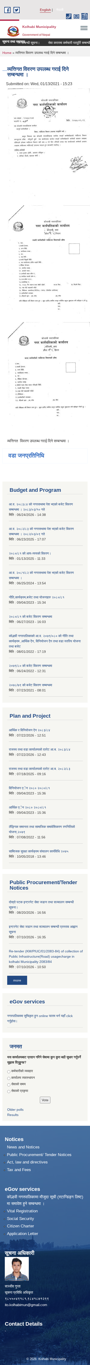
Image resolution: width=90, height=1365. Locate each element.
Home (7, 53)
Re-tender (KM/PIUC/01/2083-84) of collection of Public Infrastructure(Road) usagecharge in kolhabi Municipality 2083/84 (46, 956)
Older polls (15, 1109)
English (45, 10)
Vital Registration (22, 1211)
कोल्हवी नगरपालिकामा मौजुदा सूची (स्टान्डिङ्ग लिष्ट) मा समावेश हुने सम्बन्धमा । (45, 1200)
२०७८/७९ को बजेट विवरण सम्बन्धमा (30, 685)
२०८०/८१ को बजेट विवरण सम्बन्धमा (30, 616)
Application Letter (22, 1233)
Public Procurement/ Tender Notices (39, 1154)
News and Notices (23, 1147)
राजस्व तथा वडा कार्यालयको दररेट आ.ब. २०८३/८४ (39, 749)
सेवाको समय (18, 1084)
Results (12, 1115)
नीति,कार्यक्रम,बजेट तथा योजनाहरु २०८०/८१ (36, 597)
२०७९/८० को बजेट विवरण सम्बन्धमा (30, 666)
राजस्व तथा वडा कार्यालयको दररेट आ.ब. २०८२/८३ (39, 769)
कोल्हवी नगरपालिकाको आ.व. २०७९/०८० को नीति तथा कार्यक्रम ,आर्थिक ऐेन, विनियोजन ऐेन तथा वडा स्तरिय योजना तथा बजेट (45, 641)
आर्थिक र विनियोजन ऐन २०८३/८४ (29, 730)
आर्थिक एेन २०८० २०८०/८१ (27, 807)
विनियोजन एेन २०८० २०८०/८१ (29, 788)
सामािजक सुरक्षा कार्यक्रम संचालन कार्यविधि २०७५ (38, 851)
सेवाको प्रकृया (19, 1091)
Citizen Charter (20, 1226)
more (17, 980)
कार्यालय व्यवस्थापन (23, 1078)
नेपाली (59, 10)
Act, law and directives (27, 1162)
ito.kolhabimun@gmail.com (26, 1305)
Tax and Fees (19, 1170)
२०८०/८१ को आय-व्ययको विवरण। (30, 553)
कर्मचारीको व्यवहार (22, 1071)
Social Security (20, 1218)
